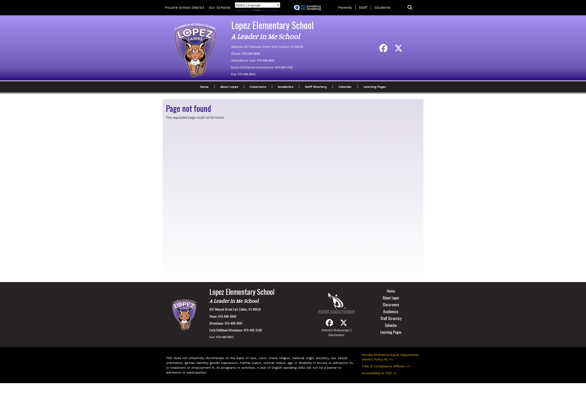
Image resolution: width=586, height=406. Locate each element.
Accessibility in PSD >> (379, 373)
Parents (345, 7)
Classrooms (258, 87)
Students (382, 7)
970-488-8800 (251, 53)
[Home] (195, 46)
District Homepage (336, 330)
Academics (285, 87)
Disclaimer (336, 335)
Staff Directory (316, 87)
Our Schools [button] (219, 7)
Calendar (345, 87)
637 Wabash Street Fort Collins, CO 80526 (273, 46)
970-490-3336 (284, 67)
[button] (409, 7)
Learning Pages (375, 87)
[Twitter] (398, 50)
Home (204, 87)
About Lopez (229, 87)
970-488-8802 (246, 74)
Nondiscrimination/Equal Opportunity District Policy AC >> (390, 357)
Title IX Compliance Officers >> (386, 366)
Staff (363, 7)
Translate (269, 10)
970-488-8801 (266, 60)
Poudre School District (184, 7)
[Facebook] (383, 50)
